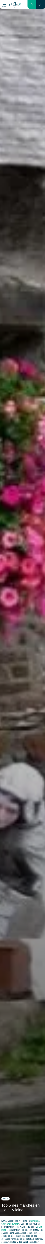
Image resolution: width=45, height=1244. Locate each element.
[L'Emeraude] (15, 4)
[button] (40, 4)
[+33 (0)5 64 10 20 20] (32, 4)
